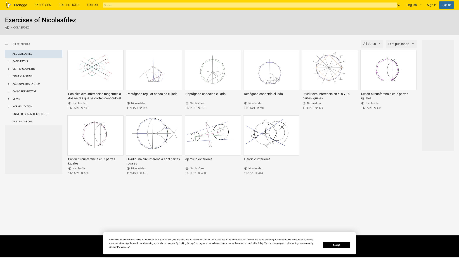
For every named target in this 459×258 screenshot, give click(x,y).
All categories (22, 53)
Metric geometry (24, 69)
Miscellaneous (22, 121)
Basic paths (20, 61)
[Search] (398, 5)
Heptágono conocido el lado (205, 94)
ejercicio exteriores (198, 159)
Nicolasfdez (19, 27)
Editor (92, 5)
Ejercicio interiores (257, 159)
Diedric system (22, 76)
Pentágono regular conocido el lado (152, 94)
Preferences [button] (123, 247)
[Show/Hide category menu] (9, 44)
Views (16, 99)
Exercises (43, 5)
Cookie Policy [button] (256, 243)
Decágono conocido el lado (263, 94)
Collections (68, 5)
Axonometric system (26, 84)
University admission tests (30, 114)
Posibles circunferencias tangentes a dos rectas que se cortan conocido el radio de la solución (94, 98)
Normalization (22, 106)
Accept (336, 245)
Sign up (446, 4)
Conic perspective (25, 91)
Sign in (432, 5)
